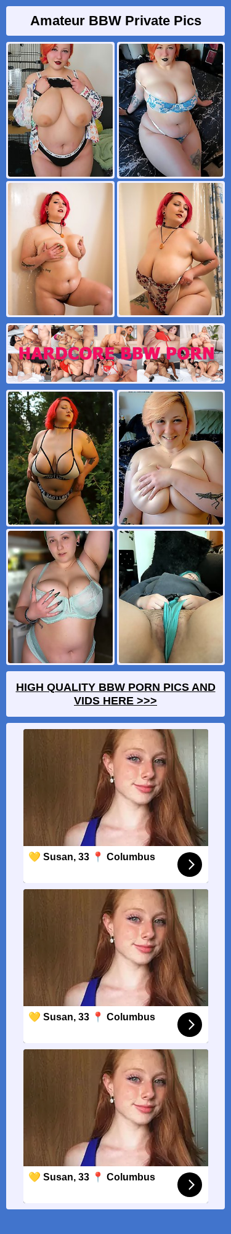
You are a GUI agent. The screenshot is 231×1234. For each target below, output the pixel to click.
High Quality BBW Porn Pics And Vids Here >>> (116, 694)
